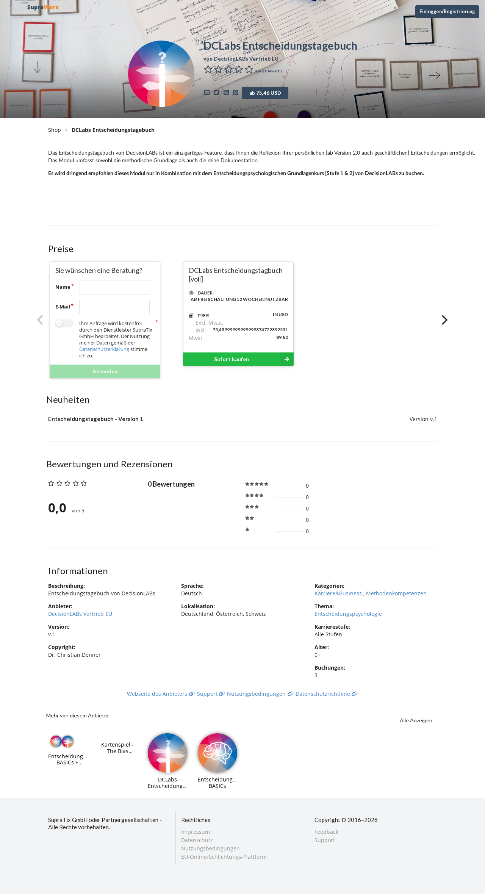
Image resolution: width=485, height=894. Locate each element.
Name (62, 286)
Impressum (195, 832)
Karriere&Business (338, 593)
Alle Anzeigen (416, 720)
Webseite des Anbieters (158, 693)
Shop (54, 129)
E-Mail (62, 306)
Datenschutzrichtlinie (324, 693)
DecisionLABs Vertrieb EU (80, 613)
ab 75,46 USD (265, 93)
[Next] (444, 320)
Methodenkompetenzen (396, 593)
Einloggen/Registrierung (447, 11)
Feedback (326, 832)
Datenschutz (197, 840)
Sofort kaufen (231, 359)
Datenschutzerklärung (104, 349)
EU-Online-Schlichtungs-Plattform (224, 856)
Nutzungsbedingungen (257, 693)
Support (208, 693)
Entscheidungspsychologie (348, 613)
